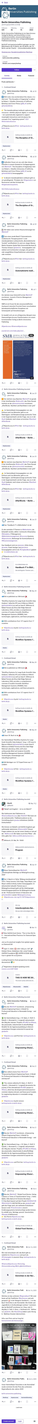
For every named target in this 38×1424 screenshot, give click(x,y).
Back (6, 2)
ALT (32, 378)
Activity (6, 76)
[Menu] (34, 70)
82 (12, 30)
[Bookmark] (27, 150)
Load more (19, 1407)
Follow (16, 70)
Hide (31, 335)
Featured (31, 76)
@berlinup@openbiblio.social (10, 24)
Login (20, 1421)
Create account (8, 1421)
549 (3, 30)
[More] (35, 150)
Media (19, 76)
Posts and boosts (8, 82)
